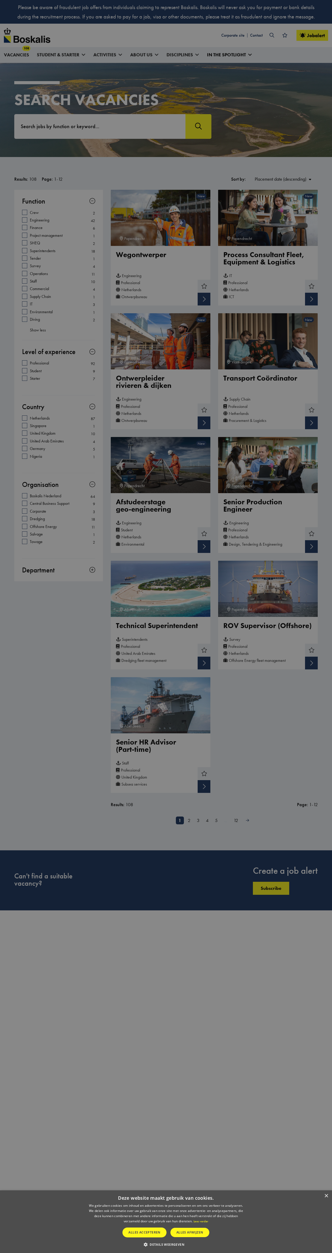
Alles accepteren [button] (144, 1232)
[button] (166, 1244)
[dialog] (166, 1221)
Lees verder (200, 1221)
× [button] (326, 1196)
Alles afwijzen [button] (189, 1232)
